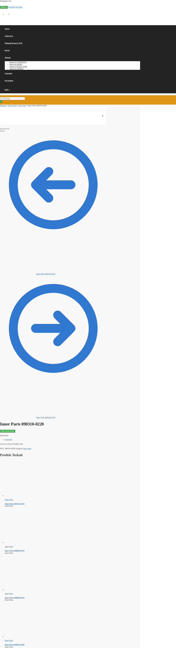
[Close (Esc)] (1, 128)
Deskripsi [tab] (8, 440)
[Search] (1, 101)
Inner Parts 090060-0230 (14, 598)
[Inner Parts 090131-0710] (23, 496)
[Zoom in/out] (8, 128)
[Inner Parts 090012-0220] (23, 636)
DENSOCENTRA (15, 7)
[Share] (3, 128)
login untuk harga (7, 431)
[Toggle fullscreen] (6, 128)
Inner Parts (22, 106)
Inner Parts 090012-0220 (14, 645)
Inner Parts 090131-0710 (14, 504)
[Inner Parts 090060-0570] (23, 542)
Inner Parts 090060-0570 (14, 551)
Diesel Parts (12, 106)
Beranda (3, 106)
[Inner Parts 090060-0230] (23, 589)
